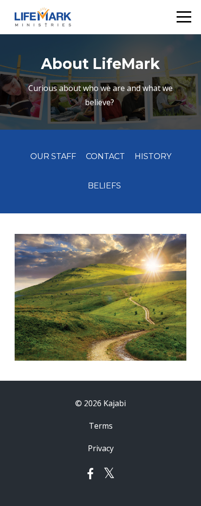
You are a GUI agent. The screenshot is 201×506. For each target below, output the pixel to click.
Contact (105, 156)
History (153, 156)
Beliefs (104, 185)
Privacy (101, 448)
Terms (101, 425)
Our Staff (53, 156)
